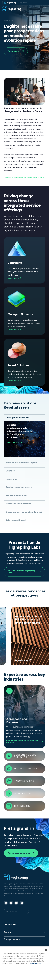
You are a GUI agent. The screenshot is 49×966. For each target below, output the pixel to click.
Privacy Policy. (35, 963)
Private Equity (23, 794)
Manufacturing (24, 781)
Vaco (25, 3)
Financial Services (26, 768)
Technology (22, 806)
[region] (24, 956)
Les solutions (10, 925)
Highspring (11, 3)
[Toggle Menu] (44, 9)
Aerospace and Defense (24, 717)
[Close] (46, 950)
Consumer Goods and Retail (25, 756)
